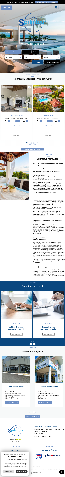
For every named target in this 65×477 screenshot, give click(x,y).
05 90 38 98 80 (9, 391)
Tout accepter (21, 471)
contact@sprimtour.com (13, 393)
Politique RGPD (51, 469)
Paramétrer (8, 471)
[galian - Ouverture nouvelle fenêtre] (52, 455)
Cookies (60, 469)
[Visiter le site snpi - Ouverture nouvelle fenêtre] (39, 456)
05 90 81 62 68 (42, 391)
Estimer (35, 52)
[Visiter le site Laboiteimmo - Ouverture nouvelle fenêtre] (36, 473)
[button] (34, 144)
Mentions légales (33, 469)
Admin (42, 469)
